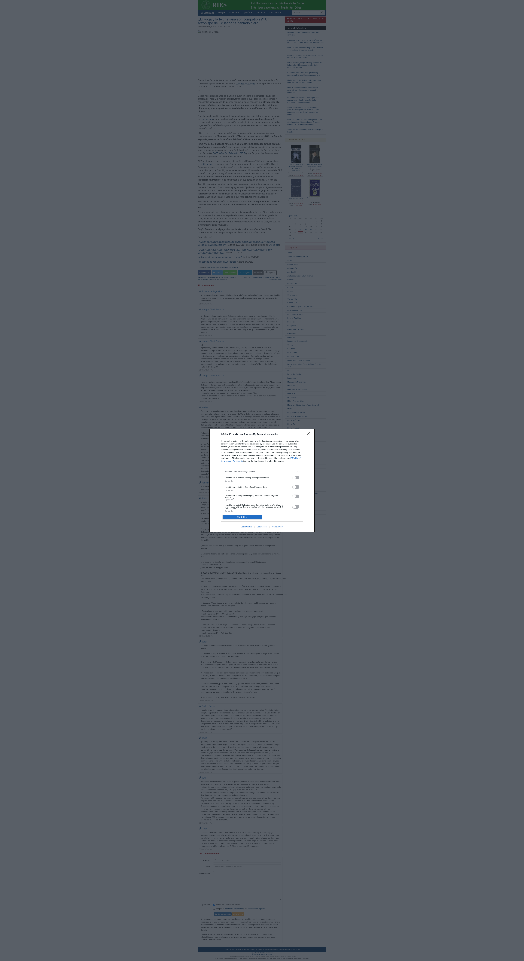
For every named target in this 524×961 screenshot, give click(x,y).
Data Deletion (246, 527)
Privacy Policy (277, 527)
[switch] (295, 477)
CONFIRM (242, 517)
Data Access (262, 527)
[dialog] (262, 480)
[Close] (309, 434)
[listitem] (262, 471)
